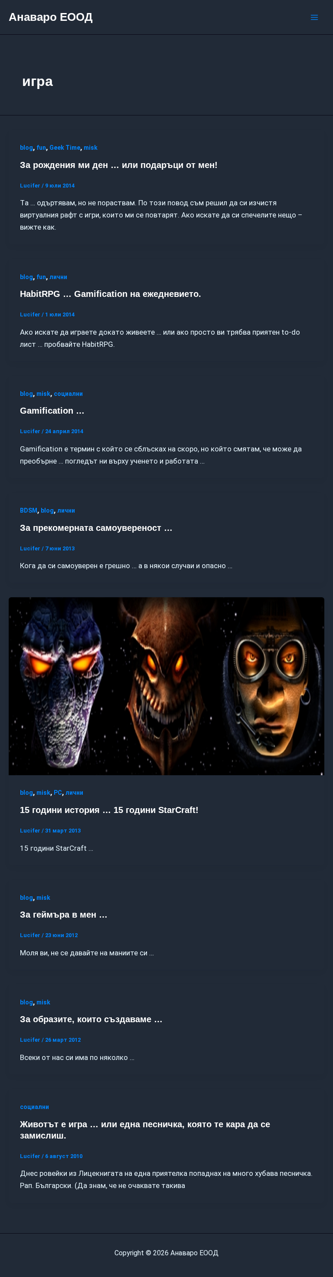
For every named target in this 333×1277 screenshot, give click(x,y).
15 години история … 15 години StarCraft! (109, 810)
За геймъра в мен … (64, 914)
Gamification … (52, 410)
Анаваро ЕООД (51, 16)
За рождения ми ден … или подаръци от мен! (119, 165)
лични (58, 276)
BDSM (28, 510)
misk (91, 147)
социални (68, 393)
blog (26, 147)
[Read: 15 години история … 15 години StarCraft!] (166, 685)
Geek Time (64, 147)
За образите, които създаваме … (91, 1019)
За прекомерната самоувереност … (96, 528)
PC (58, 792)
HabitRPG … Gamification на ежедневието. (110, 294)
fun (41, 147)
